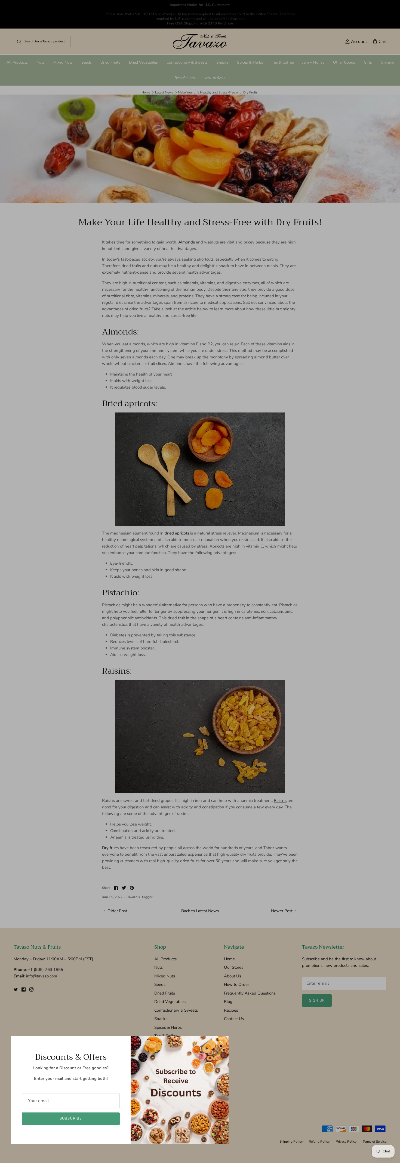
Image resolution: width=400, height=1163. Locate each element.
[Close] (222, 1043)
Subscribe (71, 1118)
